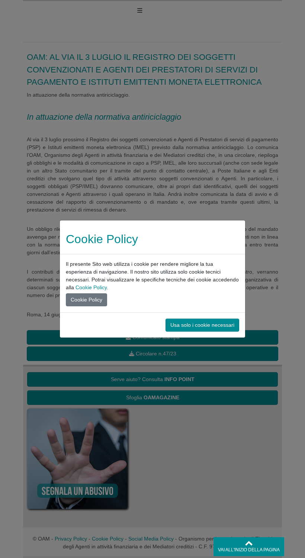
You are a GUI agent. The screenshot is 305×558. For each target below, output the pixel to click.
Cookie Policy (91, 287)
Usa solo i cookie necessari (202, 325)
